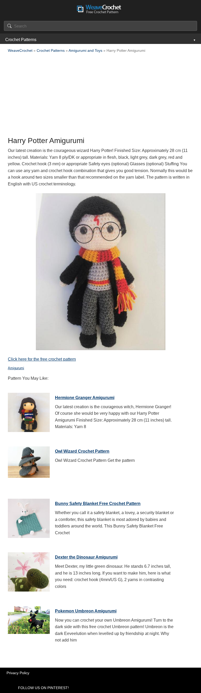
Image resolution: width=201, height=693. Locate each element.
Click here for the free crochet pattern (42, 359)
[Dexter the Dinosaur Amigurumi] (29, 571)
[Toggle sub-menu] (194, 39)
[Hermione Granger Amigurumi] (29, 411)
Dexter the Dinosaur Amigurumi (86, 557)
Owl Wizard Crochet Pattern (82, 451)
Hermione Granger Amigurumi (84, 397)
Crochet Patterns (20, 39)
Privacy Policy (18, 673)
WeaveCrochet (20, 50)
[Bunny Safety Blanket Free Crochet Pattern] (29, 517)
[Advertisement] (100, 96)
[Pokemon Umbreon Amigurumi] (29, 624)
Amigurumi (16, 368)
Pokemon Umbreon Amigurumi (85, 611)
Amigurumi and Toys (85, 50)
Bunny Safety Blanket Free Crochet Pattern (98, 503)
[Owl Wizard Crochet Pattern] (29, 465)
